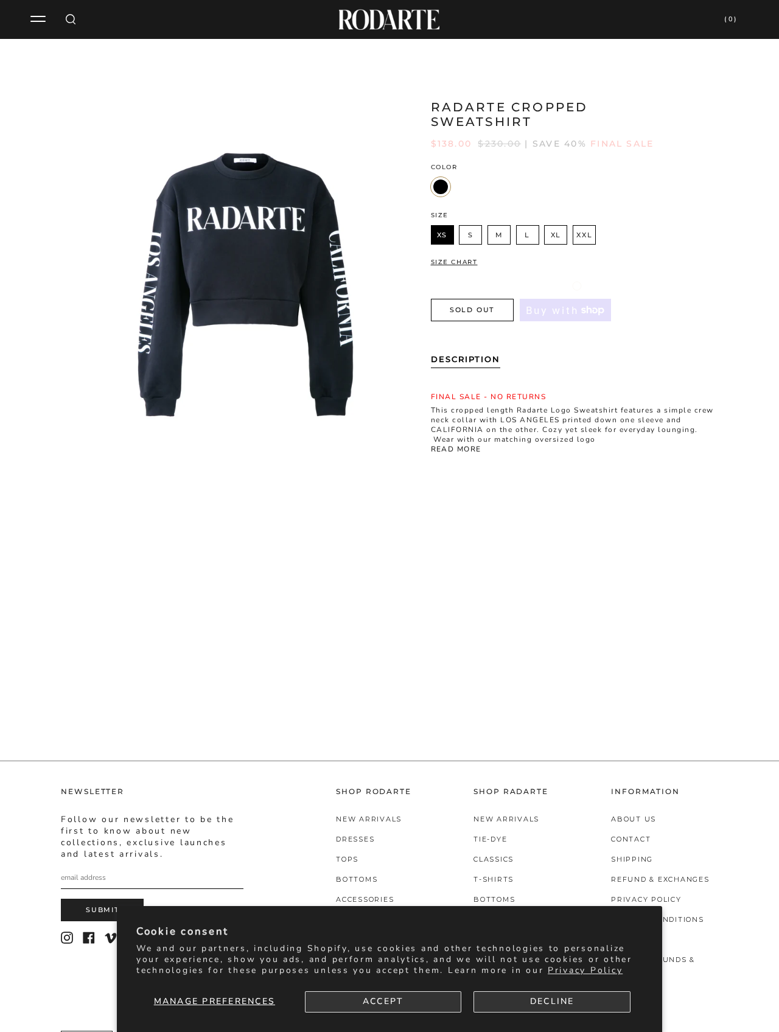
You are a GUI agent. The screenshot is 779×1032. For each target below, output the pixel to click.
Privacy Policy (585, 970)
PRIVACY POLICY (646, 899)
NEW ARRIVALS (369, 819)
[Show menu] (39, 19)
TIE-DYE (490, 839)
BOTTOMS (356, 879)
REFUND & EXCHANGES (660, 879)
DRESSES (355, 839)
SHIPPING (632, 859)
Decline (552, 1001)
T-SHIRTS (493, 879)
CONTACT (631, 839)
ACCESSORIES (365, 899)
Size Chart (454, 262)
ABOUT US (633, 819)
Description (466, 359)
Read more (456, 449)
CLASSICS (493, 859)
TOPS (347, 859)
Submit (102, 909)
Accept (383, 1001)
